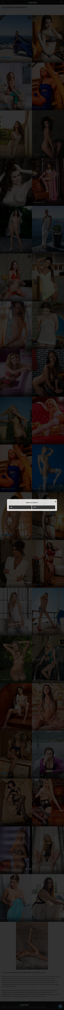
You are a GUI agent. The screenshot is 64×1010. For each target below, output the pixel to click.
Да (11, 507)
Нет (35, 507)
